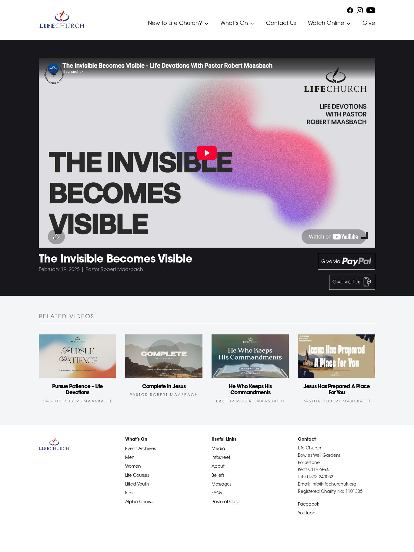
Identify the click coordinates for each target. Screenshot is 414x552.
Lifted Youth (137, 484)
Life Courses (137, 475)
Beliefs (218, 475)
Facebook (308, 504)
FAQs (217, 493)
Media (218, 449)
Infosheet (221, 457)
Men (130, 457)
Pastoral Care (225, 502)
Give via (331, 261)
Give (368, 23)
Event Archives (140, 449)
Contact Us (281, 23)
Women (133, 466)
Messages (221, 484)
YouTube (307, 513)
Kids (129, 493)
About (218, 466)
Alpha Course (139, 502)
